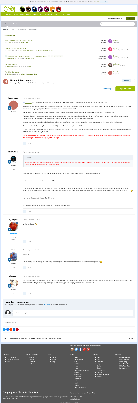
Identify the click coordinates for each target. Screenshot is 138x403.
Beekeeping (123, 362)
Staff (13, 29)
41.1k (14, 237)
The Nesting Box (29, 58)
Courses (118, 354)
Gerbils (76, 372)
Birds (58, 9)
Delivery (32, 362)
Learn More (14, 398)
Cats (34, 9)
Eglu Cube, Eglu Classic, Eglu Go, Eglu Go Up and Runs (36, 50)
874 (14, 293)
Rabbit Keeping (124, 359)
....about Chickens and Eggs (28, 74)
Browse (7, 24)
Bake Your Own (124, 368)
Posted (31, 98)
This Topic (125, 24)
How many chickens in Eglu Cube (15, 48)
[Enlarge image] (27, 103)
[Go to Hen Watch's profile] (13, 159)
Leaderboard (32, 29)
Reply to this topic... (21, 313)
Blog (53, 362)
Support (68, 14)
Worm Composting (80, 387)
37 (61, 56)
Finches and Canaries (81, 370)
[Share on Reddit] (10, 329)
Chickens (22, 9)
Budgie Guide (78, 359)
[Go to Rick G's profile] (110, 49)
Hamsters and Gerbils (52, 9)
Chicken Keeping (124, 357)
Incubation (77, 379)
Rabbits (40, 9)
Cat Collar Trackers (11, 64)
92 (14, 267)
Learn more (96, 1)
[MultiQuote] (24, 143)
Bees (76, 357)
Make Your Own (124, 366)
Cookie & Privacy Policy (88, 393)
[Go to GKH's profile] (13, 256)
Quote (29, 144)
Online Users (22, 29)
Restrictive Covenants (12, 72)
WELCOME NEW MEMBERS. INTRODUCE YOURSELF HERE (27, 56)
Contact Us (33, 357)
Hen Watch (13, 151)
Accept (104, 2)
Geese (99, 368)
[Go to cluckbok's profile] (13, 283)
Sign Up (130, 18)
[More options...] (131, 98)
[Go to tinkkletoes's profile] (110, 65)
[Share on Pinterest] (17, 329)
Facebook (80, 349)
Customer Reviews (13, 359)
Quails (76, 383)
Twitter (76, 349)
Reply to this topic (125, 89)
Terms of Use (74, 393)
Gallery (54, 359)
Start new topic (107, 89)
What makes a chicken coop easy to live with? (19, 40)
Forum (54, 357)
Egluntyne (13, 219)
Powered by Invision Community (69, 402)
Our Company (11, 357)
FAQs (9, 362)
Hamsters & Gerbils (51, 14)
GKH (13, 249)
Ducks (76, 368)
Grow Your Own (124, 364)
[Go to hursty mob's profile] (5, 81)
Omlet (10, 9)
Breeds (95, 354)
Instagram (72, 349)
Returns (32, 364)
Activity (15, 24)
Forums (5, 29)
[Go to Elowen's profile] (110, 41)
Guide (72, 354)
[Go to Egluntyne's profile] (13, 226)
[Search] (133, 24)
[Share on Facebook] (7, 329)
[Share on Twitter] (4, 329)
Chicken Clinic (24, 42)
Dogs (28, 9)
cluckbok (13, 276)
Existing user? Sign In (115, 18)
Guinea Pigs (46, 9)
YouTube (84, 349)
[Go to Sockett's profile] (110, 73)
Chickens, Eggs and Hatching (44, 83)
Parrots (76, 381)
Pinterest (88, 349)
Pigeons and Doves (103, 374)
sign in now (47, 305)
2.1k (14, 169)
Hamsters (77, 377)
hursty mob (13, 98)
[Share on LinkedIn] (14, 329)
